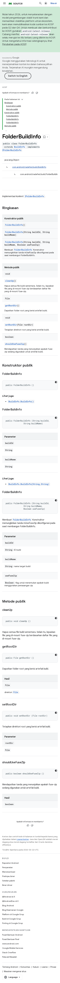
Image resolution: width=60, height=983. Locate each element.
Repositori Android (10, 863)
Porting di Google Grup (12, 923)
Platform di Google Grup (13, 914)
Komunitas (25, 967)
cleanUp (9, 281)
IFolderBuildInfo (11, 150)
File (15, 692)
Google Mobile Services (12, 948)
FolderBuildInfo (14, 225)
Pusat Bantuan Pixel (10, 939)
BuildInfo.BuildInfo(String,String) (29, 484)
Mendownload (8, 872)
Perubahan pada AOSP (14, 44)
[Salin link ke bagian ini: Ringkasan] (21, 208)
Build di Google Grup (11, 919)
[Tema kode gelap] (56, 382)
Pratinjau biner (8, 876)
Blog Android (8, 905)
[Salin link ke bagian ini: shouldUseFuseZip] (28, 762)
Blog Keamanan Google (12, 910)
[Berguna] (33, 93)
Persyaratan (7, 867)
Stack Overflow (9, 952)
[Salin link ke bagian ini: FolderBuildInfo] (24, 374)
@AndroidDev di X (10, 901)
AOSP (4, 87)
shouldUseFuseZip (14, 344)
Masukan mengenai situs (15, 971)
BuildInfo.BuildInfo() (21, 401)
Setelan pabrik (8, 880)
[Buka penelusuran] (40, 3)
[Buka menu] (4, 3)
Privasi (53, 967)
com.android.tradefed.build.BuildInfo (29, 167)
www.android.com (10, 943)
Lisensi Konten (23, 839)
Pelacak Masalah (9, 957)
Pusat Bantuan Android (12, 935)
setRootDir (11, 324)
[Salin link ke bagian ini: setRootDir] (19, 704)
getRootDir (11, 305)
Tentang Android (10, 967)
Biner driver (7, 885)
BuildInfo (19, 147)
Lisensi (45, 967)
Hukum (36, 967)
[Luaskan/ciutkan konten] (22, 99)
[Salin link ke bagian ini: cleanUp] (15, 610)
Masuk (54, 3)
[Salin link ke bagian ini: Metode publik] (28, 601)
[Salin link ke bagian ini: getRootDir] (19, 647)
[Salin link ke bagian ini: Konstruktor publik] (35, 365)
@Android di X (8, 896)
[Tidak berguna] (37, 93)
